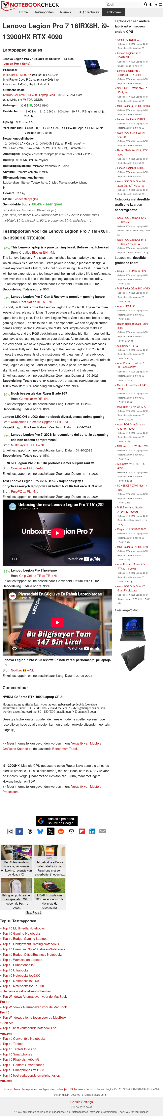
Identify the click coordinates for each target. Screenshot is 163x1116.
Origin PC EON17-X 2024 (131, 271)
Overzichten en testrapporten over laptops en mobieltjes (35, 1089)
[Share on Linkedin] (92, 831)
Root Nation (27, 302)
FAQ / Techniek (88, 12)
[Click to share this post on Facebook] (19, 831)
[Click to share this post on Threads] (30, 831)
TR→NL (52, 575)
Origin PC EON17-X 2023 (131, 529)
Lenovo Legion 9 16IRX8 (131, 168)
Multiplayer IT (20, 445)
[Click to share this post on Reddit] (61, 831)
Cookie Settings (81, 1101)
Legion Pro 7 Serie (16, 63)
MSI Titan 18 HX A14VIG (131, 406)
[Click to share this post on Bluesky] (40, 831)
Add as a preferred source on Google (61, 820)
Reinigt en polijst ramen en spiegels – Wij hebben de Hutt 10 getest (16, 901)
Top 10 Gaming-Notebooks (22, 933)
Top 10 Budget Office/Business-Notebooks (32, 954)
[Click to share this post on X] (50, 831)
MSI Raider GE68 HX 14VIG (133, 106)
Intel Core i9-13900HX (17, 74)
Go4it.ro (16, 670)
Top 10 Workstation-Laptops (22, 959)
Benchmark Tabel (64, 748)
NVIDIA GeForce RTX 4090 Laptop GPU (29, 95)
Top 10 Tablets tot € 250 (19, 1049)
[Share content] (10, 831)
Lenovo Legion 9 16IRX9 (131, 119)
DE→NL (43, 398)
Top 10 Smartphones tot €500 (22, 1070)
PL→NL (32, 491)
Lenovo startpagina (26, 199)
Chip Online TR (30, 575)
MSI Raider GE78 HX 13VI (132, 547)
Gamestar (26, 398)
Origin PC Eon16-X (128, 39)
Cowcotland (19, 468)
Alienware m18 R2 (127, 345)
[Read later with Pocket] (71, 831)
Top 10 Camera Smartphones (23, 1064)
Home (23, 12)
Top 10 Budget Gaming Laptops (23, 938)
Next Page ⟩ (33, 912)
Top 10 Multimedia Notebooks (24, 928)
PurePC (16, 491)
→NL (30, 670)
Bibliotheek (113, 12)
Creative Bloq (29, 252)
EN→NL (49, 252)
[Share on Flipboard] (81, 831)
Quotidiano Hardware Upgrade (32, 421)
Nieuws (65, 12)
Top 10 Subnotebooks (18, 965)
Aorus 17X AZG (126, 306)
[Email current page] (102, 831)
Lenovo (90, 1089)
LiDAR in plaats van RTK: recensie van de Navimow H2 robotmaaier (49, 901)
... (158, 12)
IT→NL (64, 421)
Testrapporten (44, 12)
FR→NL (38, 468)
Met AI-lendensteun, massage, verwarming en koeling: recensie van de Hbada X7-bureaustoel (16, 868)
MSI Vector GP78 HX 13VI (132, 446)
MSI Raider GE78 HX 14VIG (133, 288)
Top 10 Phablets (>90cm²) (21, 1059)
